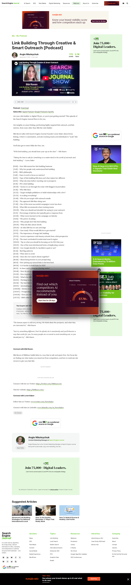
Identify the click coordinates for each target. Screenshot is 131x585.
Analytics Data (54, 557)
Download (25, 108)
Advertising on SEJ (97, 538)
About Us (86, 3)
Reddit (52, 560)
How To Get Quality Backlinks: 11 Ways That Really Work (45, 519)
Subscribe (115, 538)
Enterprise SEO (54, 551)
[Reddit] (11, 561)
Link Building (54, 538)
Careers (114, 548)
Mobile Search (54, 544)
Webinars (76, 3)
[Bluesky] (3, 561)
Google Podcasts (41, 112)
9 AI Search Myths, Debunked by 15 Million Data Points (104, 261)
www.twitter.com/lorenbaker (42, 402)
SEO (34, 3)
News (31, 538)
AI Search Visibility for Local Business (103, 294)
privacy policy (54, 489)
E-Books (73, 548)
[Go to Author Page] (15, 55)
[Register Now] (106, 154)
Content (31, 548)
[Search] (127, 3)
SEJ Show (74, 551)
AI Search (27, 3)
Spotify (51, 112)
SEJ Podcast (18, 413)
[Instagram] (7, 561)
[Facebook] (15, 557)
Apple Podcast (28, 112)
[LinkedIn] (7, 557)
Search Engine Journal (56, 440)
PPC (51, 554)
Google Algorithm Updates (79, 554)
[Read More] (106, 248)
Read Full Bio (20, 448)
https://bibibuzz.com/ (35, 390)
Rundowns (74, 541)
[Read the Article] (22, 510)
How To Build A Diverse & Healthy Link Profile (69, 518)
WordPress (32, 557)
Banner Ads (94, 544)
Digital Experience (34, 554)
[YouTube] (11, 557)
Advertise (95, 3)
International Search (56, 548)
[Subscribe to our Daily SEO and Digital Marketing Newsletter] (123, 3)
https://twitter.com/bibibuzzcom (49, 384)
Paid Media (42, 3)
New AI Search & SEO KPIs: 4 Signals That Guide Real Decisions (105, 168)
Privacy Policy (116, 551)
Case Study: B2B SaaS (98, 541)
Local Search (54, 541)
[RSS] (15, 561)
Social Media (33, 551)
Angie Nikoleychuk (29, 54)
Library (73, 544)
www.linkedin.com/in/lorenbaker (50, 407)
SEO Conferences (76, 557)
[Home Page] (11, 3)
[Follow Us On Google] (46, 423)
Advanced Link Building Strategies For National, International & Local (21, 519)
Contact (114, 544)
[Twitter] (19, 557)
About (114, 541)
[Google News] (3, 557)
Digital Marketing (54, 3)
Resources (66, 3)
